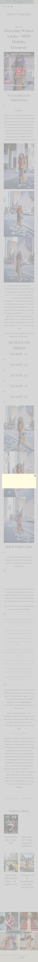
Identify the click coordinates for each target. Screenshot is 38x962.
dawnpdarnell (14, 932)
